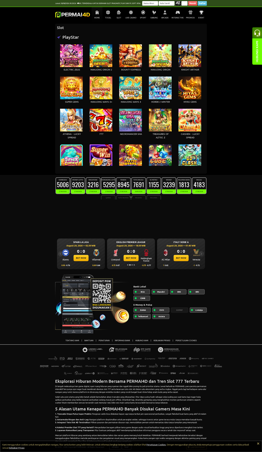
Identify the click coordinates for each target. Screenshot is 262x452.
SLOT (119, 18)
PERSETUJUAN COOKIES (186, 340)
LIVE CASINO (131, 18)
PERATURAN (104, 340)
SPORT (143, 18)
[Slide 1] (127, 265)
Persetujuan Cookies (156, 444)
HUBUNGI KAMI (141, 340)
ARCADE (165, 18)
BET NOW (81, 258)
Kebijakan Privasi (16, 448)
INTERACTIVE (178, 18)
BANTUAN (88, 340)
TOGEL (108, 18)
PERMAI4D (180, 386)
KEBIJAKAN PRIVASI (162, 340)
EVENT (201, 18)
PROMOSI (190, 18)
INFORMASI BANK (122, 340)
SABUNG (154, 18)
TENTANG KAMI (72, 340)
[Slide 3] (132, 265)
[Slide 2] (130, 265)
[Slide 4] (134, 265)
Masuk (192, 3)
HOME (97, 18)
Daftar (202, 3)
